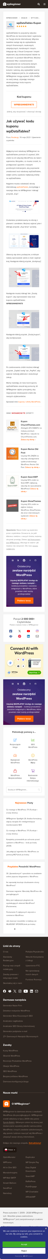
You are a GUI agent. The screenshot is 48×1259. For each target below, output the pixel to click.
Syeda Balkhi (9, 1122)
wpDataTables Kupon (29, 23)
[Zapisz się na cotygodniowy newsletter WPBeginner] (37, 636)
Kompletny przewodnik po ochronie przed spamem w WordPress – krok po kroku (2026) (23, 842)
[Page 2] (21, 929)
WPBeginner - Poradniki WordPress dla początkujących (12, 4)
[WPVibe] (24, 660)
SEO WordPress (10, 1071)
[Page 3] (27, 929)
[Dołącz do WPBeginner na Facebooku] (10, 631)
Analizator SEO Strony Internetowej (19, 1026)
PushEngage (31, 1186)
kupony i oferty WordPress (29, 401)
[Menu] (44, 4)
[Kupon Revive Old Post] (12, 453)
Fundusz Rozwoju (34, 979)
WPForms (7, 1162)
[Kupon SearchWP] (12, 481)
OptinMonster (9, 1157)
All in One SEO (9, 1167)
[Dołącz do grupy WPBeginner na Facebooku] (10, 636)
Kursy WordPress (10, 1050)
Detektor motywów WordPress (16, 1010)
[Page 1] (15, 929)
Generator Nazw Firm (12, 1005)
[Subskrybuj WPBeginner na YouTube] (28, 631)
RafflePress (30, 1181)
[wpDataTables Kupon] (10, 25)
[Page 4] (33, 929)
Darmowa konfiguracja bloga (15, 1081)
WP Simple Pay (32, 1162)
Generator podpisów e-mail (15, 1031)
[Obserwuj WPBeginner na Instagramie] (37, 631)
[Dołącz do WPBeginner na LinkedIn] (28, 636)
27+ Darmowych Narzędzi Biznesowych (20, 1036)
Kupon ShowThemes (31, 501)
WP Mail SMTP (9, 1177)
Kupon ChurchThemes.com (30, 423)
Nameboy (7, 1193)
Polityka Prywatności (35, 951)
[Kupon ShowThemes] (12, 505)
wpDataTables (22, 187)
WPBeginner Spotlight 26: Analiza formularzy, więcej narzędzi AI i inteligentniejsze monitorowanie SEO (24, 821)
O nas (5, 951)
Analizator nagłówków (13, 1021)
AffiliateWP (30, 1196)
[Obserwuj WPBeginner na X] (19, 631)
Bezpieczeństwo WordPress (15, 1076)
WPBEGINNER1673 (24, 104)
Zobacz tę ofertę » (28, 439)
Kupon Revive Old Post (29, 451)
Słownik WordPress (11, 1055)
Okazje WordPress (11, 1066)
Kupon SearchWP (29, 477)
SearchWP (30, 1176)
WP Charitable (32, 1191)
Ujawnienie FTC (33, 965)
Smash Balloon (9, 1182)
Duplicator (30, 1157)
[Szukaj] (38, 4)
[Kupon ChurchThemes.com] (12, 426)
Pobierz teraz (24, 600)
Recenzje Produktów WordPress (17, 1060)
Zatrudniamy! (35, 1143)
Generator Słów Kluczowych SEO (18, 1015)
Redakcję (15, 137)
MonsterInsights (10, 1172)
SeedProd (7, 1188)
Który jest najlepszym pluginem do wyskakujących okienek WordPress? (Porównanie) (20, 903)
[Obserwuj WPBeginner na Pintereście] (19, 636)
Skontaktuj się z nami (12, 983)
